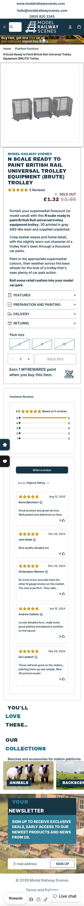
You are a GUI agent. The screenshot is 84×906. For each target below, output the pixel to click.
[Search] (11, 26)
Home (7, 48)
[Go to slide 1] (40, 40)
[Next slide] (76, 775)
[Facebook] (31, 899)
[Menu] (4, 27)
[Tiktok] (45, 899)
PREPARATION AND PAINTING (37, 304)
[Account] (70, 26)
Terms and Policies (42, 890)
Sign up (62, 864)
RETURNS (21, 323)
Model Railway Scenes (49, 880)
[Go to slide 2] (44, 40)
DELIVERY (21, 314)
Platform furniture (27, 48)
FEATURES (21, 295)
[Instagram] (38, 899)
